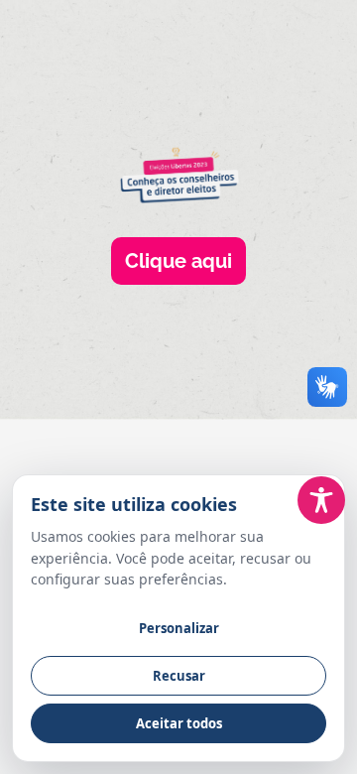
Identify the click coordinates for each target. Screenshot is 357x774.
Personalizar (179, 628)
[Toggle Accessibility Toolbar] (321, 500)
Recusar (179, 676)
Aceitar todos (179, 723)
